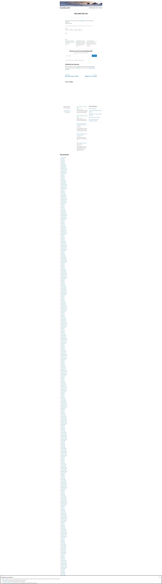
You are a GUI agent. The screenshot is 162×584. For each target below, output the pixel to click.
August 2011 (63, 392)
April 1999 (63, 559)
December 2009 (64, 419)
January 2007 (63, 466)
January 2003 (63, 530)
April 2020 (63, 254)
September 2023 (64, 202)
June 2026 (63, 160)
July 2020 (63, 251)
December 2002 (64, 532)
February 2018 (63, 286)
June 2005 (63, 491)
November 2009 (64, 420)
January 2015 (63, 336)
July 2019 (63, 264)
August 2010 (63, 408)
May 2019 (63, 266)
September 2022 (64, 218)
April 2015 (63, 332)
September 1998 (64, 567)
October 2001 (63, 548)
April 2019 (63, 268)
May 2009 (63, 428)
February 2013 (63, 367)
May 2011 (63, 396)
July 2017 (63, 296)
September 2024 (64, 188)
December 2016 (64, 305)
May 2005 (63, 493)
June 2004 (63, 507)
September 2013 (64, 358)
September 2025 (64, 172)
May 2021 (63, 238)
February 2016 (63, 319)
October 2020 (63, 247)
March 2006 (63, 479)
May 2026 (63, 161)
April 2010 (63, 413)
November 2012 (64, 371)
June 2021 (63, 237)
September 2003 (64, 520)
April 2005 (63, 494)
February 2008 (63, 448)
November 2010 (64, 404)
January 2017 (63, 304)
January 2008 (63, 450)
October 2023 (63, 200)
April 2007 (63, 462)
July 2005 (63, 490)
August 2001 (63, 549)
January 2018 (63, 288)
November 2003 (64, 517)
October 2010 (63, 405)
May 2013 (63, 363)
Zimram (66, 20)
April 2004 (63, 510)
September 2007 (64, 455)
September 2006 (64, 471)
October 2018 (63, 276)
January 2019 (63, 272)
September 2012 (64, 374)
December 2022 (64, 214)
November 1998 (64, 564)
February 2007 (63, 464)
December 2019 (64, 260)
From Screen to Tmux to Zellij (94, 117)
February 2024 (63, 195)
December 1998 (64, 563)
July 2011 (63, 393)
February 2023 (63, 211)
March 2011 (63, 398)
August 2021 (63, 234)
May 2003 (63, 525)
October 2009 (63, 421)
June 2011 (63, 394)
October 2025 (63, 171)
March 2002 (63, 544)
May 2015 (63, 331)
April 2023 (63, 208)
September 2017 (64, 293)
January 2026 (63, 167)
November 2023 (64, 199)
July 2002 (63, 538)
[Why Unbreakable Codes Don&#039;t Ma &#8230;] (81, 43)
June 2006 (63, 475)
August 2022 (63, 219)
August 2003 (63, 521)
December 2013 (64, 354)
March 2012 (63, 382)
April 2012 (63, 381)
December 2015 (64, 322)
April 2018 (63, 284)
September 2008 (64, 439)
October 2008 (63, 437)
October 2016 (63, 308)
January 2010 (63, 417)
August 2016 (63, 311)
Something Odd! (65, 8)
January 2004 (63, 514)
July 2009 (63, 425)
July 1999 (63, 555)
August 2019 (63, 262)
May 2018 (63, 282)
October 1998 (63, 565)
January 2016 (63, 320)
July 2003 (63, 522)
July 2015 (63, 328)
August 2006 (63, 472)
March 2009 (63, 431)
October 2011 (63, 389)
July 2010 (63, 409)
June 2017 (63, 297)
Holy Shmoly (82, 60)
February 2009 (63, 432)
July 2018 (63, 280)
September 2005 (64, 487)
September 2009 (64, 423)
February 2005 (63, 497)
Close (160, 577)
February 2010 (63, 416)
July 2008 (63, 441)
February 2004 (63, 513)
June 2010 (63, 410)
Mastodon (91, 67)
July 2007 (63, 458)
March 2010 (63, 414)
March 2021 (63, 241)
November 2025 (64, 169)
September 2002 (64, 536)
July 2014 (63, 344)
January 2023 (63, 212)
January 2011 (63, 401)
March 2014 (63, 350)
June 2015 (63, 330)
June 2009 (63, 427)
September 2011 (64, 390)
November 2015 (64, 323)
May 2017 (63, 299)
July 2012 (63, 377)
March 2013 (63, 366)
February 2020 (63, 257)
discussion (83, 20)
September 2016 (64, 309)
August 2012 (63, 375)
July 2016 (63, 312)
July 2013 (63, 361)
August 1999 (63, 553)
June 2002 (63, 540)
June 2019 (63, 265)
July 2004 (63, 506)
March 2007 (63, 463)
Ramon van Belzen (80, 115)
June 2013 (63, 362)
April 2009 (63, 429)
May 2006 (63, 476)
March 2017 (63, 301)
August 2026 (63, 157)
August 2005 (63, 489)
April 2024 (63, 192)
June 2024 (63, 189)
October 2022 (63, 216)
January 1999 (63, 561)
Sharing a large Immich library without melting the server (82, 125)
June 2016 (63, 313)
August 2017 (63, 295)
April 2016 (63, 316)
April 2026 (63, 163)
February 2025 (63, 181)
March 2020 (63, 256)
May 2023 (63, 207)
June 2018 (63, 281)
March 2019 (63, 269)
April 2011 (63, 397)
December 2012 (64, 370)
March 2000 (63, 551)
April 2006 (63, 478)
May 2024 (63, 191)
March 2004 (63, 511)
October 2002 (63, 534)
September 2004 (64, 503)
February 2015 (63, 335)
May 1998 (63, 572)
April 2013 (63, 365)
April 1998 (63, 573)
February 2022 (63, 227)
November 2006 (64, 468)
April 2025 (63, 179)
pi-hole (5, 581)
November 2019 (64, 261)
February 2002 (63, 545)
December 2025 (64, 168)
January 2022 (63, 229)
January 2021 (63, 243)
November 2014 (64, 339)
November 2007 (64, 452)
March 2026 (63, 164)
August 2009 (63, 424)
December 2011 (64, 386)
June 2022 (63, 222)
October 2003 (63, 518)
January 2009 (63, 433)
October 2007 (63, 454)
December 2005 (64, 483)
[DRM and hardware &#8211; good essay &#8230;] (70, 42)
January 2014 (63, 353)
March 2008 (63, 447)
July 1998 (63, 569)
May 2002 (63, 541)
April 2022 (63, 225)
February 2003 (63, 529)
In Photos (78, 67)
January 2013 (63, 369)
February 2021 (63, 242)
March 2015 (63, 334)
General (77, 60)
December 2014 (64, 338)
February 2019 (63, 270)
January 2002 (63, 547)
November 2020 (64, 246)
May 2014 (63, 347)
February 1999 (63, 560)
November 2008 (64, 436)
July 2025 (63, 175)
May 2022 (63, 223)
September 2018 (64, 277)
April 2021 (63, 239)
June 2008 (63, 443)
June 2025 (63, 176)
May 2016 (63, 315)
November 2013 (64, 355)
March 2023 (63, 210)
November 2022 (64, 215)
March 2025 (63, 180)
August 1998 (63, 568)
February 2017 (63, 303)
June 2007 (63, 459)
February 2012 (63, 383)
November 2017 (64, 291)
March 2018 (63, 285)
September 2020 (64, 249)
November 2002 (64, 533)
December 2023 (64, 198)
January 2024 (63, 196)
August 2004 (63, 505)
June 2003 (63, 524)
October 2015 (63, 324)
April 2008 (63, 445)
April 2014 (63, 348)
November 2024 (64, 185)
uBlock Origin (5, 580)
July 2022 (63, 220)
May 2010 (63, 412)
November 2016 (64, 307)
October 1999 (63, 552)
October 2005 (63, 486)
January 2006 (63, 482)
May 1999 (63, 557)
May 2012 (63, 379)
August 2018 (63, 278)
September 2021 (64, 233)
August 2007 (63, 456)
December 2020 (64, 245)
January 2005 (63, 498)
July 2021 (63, 235)
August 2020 (63, 250)
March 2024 (63, 194)
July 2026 (63, 159)
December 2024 (64, 184)
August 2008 (63, 440)
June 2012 (63, 378)
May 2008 (63, 444)
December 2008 (64, 435)
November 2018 (64, 274)
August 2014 (63, 343)
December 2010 (64, 402)
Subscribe (94, 55)
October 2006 (63, 470)
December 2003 (64, 516)
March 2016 (63, 317)
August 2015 (63, 327)
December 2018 (64, 273)
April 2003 (63, 526)
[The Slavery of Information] (92, 43)
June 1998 (63, 571)
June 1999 (63, 556)
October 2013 (63, 357)
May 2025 (63, 177)
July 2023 (63, 204)
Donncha (67, 60)
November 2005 (64, 485)
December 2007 (64, 451)
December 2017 (64, 289)
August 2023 (63, 203)
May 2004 (63, 509)
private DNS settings (9, 582)
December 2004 (64, 499)
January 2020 (63, 258)
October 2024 (63, 187)
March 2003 (63, 528)
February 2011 (63, 400)
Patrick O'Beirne (79, 106)
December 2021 (64, 230)
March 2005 (63, 495)
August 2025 (63, 173)
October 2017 (63, 292)
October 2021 (63, 231)
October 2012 (63, 373)
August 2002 (63, 537)
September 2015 (64, 326)
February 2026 (63, 165)
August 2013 (63, 359)
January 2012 (63, 385)
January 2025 (63, 183)
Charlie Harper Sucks (93, 108)
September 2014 (64, 342)
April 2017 (63, 300)
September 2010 (64, 406)
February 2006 (63, 480)
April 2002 (63, 542)
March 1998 (63, 575)
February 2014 (63, 351)
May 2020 (63, 253)
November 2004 (64, 501)
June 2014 (63, 346)
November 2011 (64, 388)
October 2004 (63, 502)
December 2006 (64, 467)
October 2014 (63, 340)
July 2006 (63, 474)
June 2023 (63, 206)
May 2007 (63, 460)
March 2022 (63, 226)
